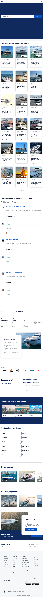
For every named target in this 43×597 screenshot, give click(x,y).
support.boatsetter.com (33, 546)
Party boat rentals (24, 568)
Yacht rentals (24, 564)
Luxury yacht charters (25, 562)
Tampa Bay (36, 565)
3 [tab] (22, 485)
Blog (13, 568)
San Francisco (36, 576)
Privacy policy (19, 595)
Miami (35, 557)
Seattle (35, 567)
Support (5, 572)
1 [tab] (20, 485)
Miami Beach (36, 559)
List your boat (15, 558)
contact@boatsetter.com (33, 544)
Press (4, 568)
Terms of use (24, 595)
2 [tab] (21, 485)
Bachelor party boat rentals (26, 574)
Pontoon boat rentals (25, 566)
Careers (5, 570)
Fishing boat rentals (25, 560)
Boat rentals (24, 556)
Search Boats (36, 535)
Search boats (15, 556)
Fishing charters (24, 558)
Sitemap (28, 595)
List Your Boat (31, 529)
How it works (6, 558)
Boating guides (15, 574)
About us (5, 556)
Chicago (35, 569)
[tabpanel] (8, 411)
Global (35, 578)
